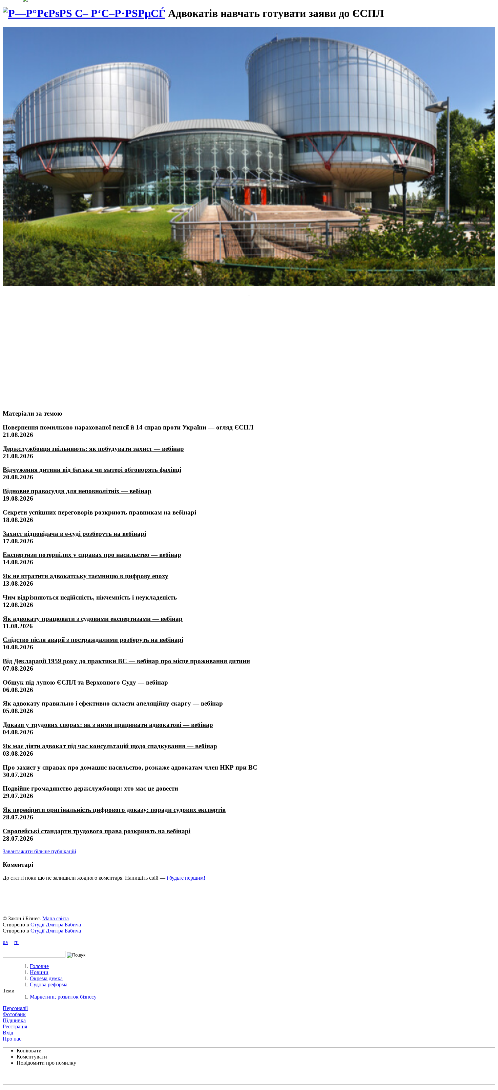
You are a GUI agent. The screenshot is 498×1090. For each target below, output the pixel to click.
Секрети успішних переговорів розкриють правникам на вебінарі (99, 512)
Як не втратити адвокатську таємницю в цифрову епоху (85, 576)
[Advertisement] (53, 353)
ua (5, 942)
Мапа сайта (55, 918)
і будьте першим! (186, 878)
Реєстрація (15, 1026)
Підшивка (14, 1020)
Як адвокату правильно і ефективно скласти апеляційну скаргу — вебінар (113, 703)
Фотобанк (14, 1014)
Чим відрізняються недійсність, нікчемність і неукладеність (90, 597)
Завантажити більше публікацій (39, 851)
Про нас (12, 1039)
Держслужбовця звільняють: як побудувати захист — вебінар (93, 448)
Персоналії (15, 1008)
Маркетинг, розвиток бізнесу (63, 997)
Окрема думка (46, 978)
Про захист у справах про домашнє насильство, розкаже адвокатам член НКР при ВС (130, 767)
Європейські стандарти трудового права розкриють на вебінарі (96, 831)
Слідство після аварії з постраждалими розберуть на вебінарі (93, 639)
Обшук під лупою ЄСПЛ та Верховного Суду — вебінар (85, 682)
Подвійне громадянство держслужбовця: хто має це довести (90, 788)
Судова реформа (48, 984)
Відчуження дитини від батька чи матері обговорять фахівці (92, 469)
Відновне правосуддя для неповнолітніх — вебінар (77, 491)
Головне (39, 966)
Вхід (8, 1032)
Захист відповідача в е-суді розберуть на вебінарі (74, 533)
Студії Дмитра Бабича (55, 924)
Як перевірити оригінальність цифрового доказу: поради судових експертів (114, 809)
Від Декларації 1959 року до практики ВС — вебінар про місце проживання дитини (126, 661)
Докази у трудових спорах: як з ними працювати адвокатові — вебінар (108, 724)
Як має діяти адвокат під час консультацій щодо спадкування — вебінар (110, 746)
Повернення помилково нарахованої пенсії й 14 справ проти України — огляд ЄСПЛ (128, 427)
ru (16, 942)
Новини (39, 972)
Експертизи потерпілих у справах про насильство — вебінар (92, 554)
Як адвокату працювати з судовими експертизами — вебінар (93, 618)
